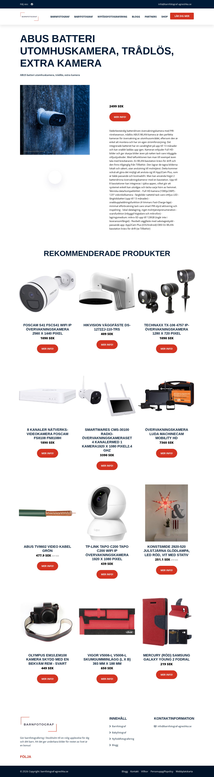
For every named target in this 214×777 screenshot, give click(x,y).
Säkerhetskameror (144, 88)
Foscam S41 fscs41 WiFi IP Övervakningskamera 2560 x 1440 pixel (47, 329)
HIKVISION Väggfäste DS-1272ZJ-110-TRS (107, 327)
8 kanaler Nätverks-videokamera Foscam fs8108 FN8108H (47, 434)
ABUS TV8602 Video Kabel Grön (47, 549)
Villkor (144, 771)
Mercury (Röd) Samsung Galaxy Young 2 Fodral (166, 657)
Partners (151, 16)
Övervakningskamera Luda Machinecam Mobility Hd (166, 434)
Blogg (136, 16)
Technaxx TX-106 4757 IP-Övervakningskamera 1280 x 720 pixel (166, 329)
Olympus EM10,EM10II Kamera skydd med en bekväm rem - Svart (47, 659)
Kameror (128, 88)
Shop (164, 16)
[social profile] (32, 4)
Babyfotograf (83, 16)
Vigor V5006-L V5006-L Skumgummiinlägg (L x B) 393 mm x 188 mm (107, 659)
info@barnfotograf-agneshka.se (174, 4)
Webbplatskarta (184, 771)
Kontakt (134, 771)
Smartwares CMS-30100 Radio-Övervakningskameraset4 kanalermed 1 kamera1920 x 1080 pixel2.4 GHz (107, 440)
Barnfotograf (60, 16)
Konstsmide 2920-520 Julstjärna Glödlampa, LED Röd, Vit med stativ (167, 551)
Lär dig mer (182, 16)
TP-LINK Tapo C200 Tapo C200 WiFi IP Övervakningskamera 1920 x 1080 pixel (107, 553)
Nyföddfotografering (112, 16)
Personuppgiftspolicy (162, 771)
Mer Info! (120, 117)
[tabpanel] (55, 120)
